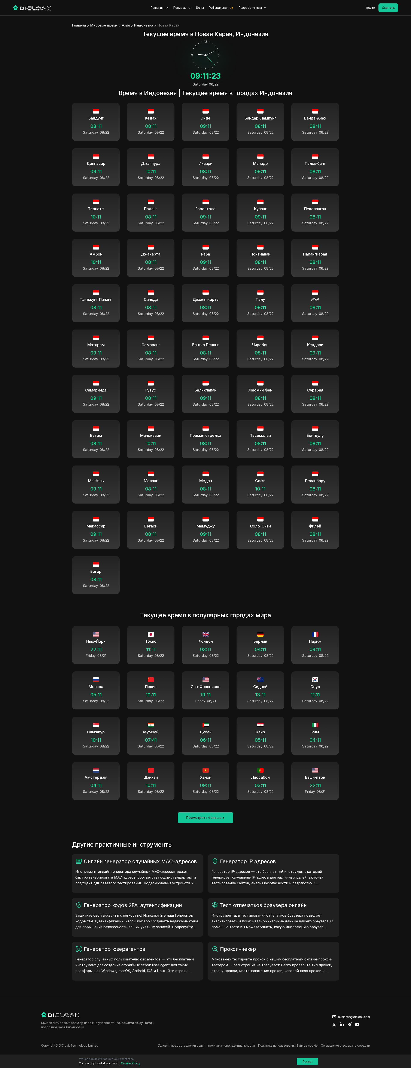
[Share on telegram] (349, 1024)
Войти (370, 8)
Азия (126, 25)
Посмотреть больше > (205, 817)
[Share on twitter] (334, 1024)
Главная (79, 25)
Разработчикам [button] (250, 7)
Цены (200, 7)
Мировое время (104, 25)
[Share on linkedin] (342, 1024)
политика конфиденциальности (231, 1045)
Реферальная (218, 7)
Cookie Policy (130, 1063)
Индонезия (143, 25)
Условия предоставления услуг (181, 1045)
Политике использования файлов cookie (287, 1045)
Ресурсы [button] (179, 7)
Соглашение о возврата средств (345, 1045)
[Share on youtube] (357, 1024)
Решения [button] (157, 7)
